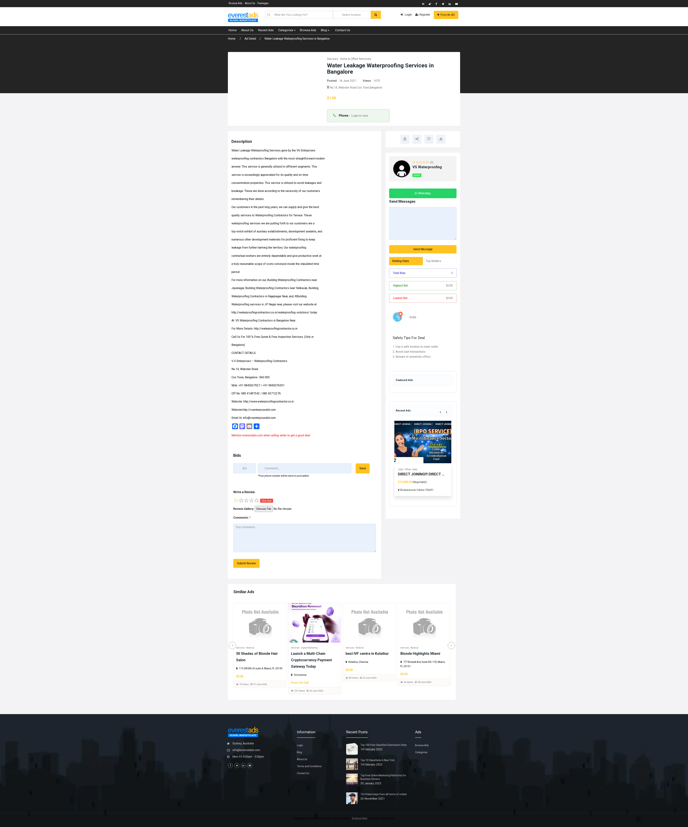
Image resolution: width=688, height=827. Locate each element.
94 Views (408, 682)
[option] (437, 458)
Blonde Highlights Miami (420, 653)
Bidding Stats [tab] (400, 261)
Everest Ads (359, 818)
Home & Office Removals (355, 59)
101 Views (299, 690)
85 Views (353, 677)
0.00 (449, 285)
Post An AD (447, 14)
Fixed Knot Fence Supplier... (434, 474)
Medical (250, 648)
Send (362, 468)
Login (408, 14)
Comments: (242, 517)
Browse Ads (235, 3)
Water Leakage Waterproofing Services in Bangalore (297, 38)
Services (332, 59)
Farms (429, 469)
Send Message (423, 249)
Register (424, 14)
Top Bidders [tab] (433, 261)
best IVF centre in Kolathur (367, 653)
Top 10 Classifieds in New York (377, 760)
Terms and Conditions (309, 766)
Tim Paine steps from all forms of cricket (383, 794)
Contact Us (342, 30)
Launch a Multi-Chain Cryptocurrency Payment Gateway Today (311, 660)
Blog (324, 30)
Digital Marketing (309, 648)
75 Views (244, 684)
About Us (250, 3)
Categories (286, 30)
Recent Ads (266, 30)
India (412, 317)
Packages (263, 3)
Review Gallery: (243, 509)
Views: (367, 80)
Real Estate (418, 469)
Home (232, 30)
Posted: (332, 80)
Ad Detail (250, 38)
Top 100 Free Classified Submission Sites (383, 744)
